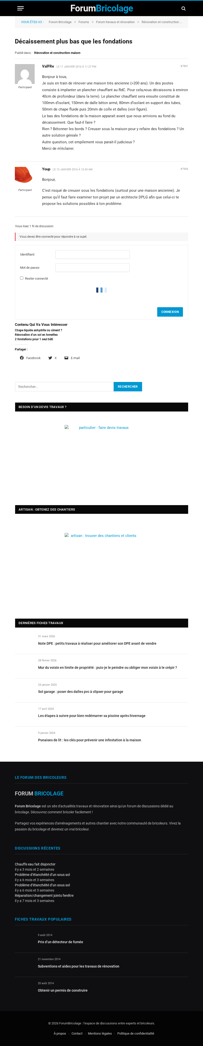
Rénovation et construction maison (166, 22)
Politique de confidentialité (135, 1034)
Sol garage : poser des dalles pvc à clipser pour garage (80, 692)
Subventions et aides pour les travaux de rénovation (78, 966)
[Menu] (20, 8)
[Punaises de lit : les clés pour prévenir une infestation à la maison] (24, 739)
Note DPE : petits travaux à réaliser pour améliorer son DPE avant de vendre (97, 643)
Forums (83, 22)
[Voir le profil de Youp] (25, 185)
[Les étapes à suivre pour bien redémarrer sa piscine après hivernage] (24, 715)
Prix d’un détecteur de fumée (60, 942)
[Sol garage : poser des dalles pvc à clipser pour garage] (24, 690)
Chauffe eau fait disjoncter (35, 864)
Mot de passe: (30, 267)
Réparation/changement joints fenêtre (44, 895)
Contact (77, 1034)
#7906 (184, 169)
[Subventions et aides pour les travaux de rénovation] (24, 965)
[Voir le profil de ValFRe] (25, 83)
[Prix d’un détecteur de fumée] (24, 941)
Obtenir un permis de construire (63, 990)
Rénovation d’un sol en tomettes (36, 334)
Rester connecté (36, 278)
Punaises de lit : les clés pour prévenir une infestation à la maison (89, 740)
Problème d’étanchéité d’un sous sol (42, 875)
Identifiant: (27, 254)
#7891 (184, 66)
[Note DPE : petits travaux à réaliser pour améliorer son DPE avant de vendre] (24, 642)
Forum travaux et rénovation (115, 22)
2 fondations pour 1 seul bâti (34, 339)
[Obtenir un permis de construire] (24, 989)
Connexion (170, 312)
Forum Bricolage (60, 22)
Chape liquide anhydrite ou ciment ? (38, 330)
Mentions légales (100, 1034)
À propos (60, 1034)
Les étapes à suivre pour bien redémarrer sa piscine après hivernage (92, 716)
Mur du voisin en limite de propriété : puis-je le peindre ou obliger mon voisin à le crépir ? (107, 668)
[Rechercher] (183, 8)
